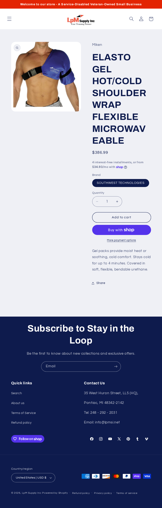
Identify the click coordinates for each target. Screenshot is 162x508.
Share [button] (100, 283)
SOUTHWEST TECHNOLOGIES (120, 182)
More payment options (121, 240)
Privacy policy (103, 493)
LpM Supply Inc (31, 493)
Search (16, 393)
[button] (9, 19)
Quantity (98, 192)
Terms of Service (23, 413)
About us (17, 403)
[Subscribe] (116, 366)
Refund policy (21, 422)
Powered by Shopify (55, 493)
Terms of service (127, 493)
